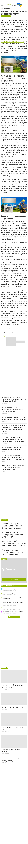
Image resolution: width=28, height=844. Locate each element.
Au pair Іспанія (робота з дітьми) (13, 707)
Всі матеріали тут (14, 579)
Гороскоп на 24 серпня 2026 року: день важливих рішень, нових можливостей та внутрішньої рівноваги (13, 428)
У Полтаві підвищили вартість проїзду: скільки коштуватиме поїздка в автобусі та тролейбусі (13, 439)
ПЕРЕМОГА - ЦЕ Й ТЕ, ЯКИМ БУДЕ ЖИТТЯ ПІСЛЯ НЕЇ (13, 686)
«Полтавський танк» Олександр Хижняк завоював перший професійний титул (13, 467)
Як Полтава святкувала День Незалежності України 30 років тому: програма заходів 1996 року (13, 457)
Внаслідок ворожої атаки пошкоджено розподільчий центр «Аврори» (12, 534)
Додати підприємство (14, 617)
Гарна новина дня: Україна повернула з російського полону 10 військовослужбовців (14, 399)
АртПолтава (8, 569)
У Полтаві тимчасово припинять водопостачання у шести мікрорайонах (13, 552)
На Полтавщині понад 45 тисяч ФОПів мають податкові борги (12, 448)
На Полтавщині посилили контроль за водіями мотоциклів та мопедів (14, 418)
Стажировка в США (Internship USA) (12, 728)
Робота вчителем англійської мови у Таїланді (12, 760)
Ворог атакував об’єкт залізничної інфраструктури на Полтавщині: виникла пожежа (14, 543)
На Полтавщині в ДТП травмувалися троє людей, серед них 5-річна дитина (13, 409)
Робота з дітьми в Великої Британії (11, 751)
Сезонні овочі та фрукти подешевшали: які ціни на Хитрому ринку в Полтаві (12, 526)
